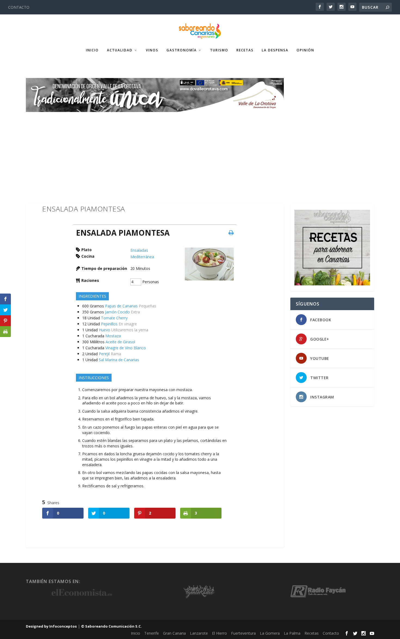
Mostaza (113, 335)
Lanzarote (199, 633)
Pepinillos (109, 323)
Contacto (331, 633)
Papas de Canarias (121, 305)
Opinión (305, 50)
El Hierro (219, 633)
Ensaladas (139, 250)
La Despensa (275, 50)
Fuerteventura (243, 633)
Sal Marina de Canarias (119, 359)
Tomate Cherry (114, 317)
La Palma (292, 633)
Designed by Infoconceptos (51, 626)
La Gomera (270, 633)
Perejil (104, 353)
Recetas (245, 50)
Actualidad (120, 50)
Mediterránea (142, 256)
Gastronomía (182, 50)
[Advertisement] (200, 153)
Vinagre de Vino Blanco (125, 347)
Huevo (104, 329)
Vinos (152, 50)
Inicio (92, 50)
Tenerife (151, 633)
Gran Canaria (174, 633)
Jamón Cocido (117, 311)
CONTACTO (18, 7)
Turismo (219, 50)
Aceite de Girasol (120, 341)
